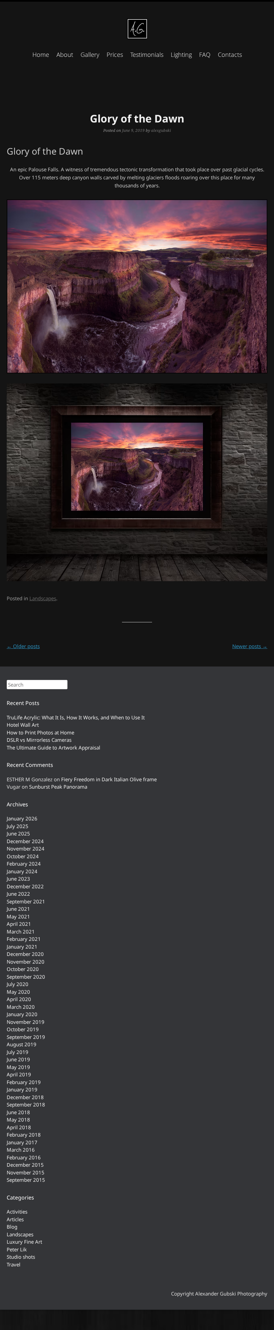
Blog (12, 1226)
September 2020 (26, 976)
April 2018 (19, 1127)
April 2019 (19, 1074)
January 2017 (22, 1142)
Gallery (90, 55)
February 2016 (24, 1157)
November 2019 (25, 1021)
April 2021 (19, 923)
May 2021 (18, 916)
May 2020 (18, 991)
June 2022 (18, 893)
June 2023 (18, 878)
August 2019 (21, 1044)
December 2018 (25, 1097)
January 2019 (22, 1089)
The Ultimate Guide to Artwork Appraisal (53, 747)
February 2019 (24, 1082)
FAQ (205, 55)
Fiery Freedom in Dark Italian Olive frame (109, 779)
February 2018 (24, 1134)
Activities (17, 1211)
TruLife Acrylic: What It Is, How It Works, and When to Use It (76, 717)
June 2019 (18, 1059)
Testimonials (146, 55)
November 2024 (25, 848)
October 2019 (23, 1029)
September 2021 (26, 901)
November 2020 (25, 961)
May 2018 (18, 1119)
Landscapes (42, 598)
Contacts (230, 55)
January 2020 (22, 1014)
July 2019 (17, 1052)
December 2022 (25, 886)
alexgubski (161, 130)
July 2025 (17, 826)
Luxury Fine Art (24, 1241)
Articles (15, 1219)
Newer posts (249, 646)
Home (40, 55)
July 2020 (17, 984)
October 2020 (23, 969)
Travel (13, 1264)
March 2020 (21, 1006)
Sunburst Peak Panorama (58, 786)
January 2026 (22, 818)
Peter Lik (17, 1249)
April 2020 (19, 999)
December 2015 (25, 1164)
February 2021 (24, 939)
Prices (115, 55)
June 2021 (18, 908)
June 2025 (18, 833)
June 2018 (18, 1112)
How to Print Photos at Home (40, 732)
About (64, 55)
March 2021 (21, 931)
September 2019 (26, 1037)
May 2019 (18, 1067)
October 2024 (23, 856)
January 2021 (22, 946)
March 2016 (21, 1149)
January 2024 (22, 871)
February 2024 (24, 863)
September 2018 (26, 1104)
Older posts (23, 646)
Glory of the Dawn (137, 118)
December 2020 (25, 954)
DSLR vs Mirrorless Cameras (39, 739)
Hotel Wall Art (23, 724)
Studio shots (21, 1256)
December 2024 (25, 841)
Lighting (181, 55)
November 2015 (25, 1172)
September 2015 (26, 1179)
